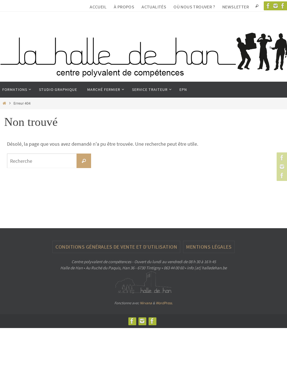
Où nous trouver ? (194, 7)
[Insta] (275, 5)
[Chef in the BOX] (281, 175)
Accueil (98, 7)
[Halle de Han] (268, 5)
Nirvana (146, 303)
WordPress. (164, 303)
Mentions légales (209, 247)
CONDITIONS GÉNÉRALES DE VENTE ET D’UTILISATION (116, 247)
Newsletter (235, 7)
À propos (124, 7)
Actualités (154, 7)
